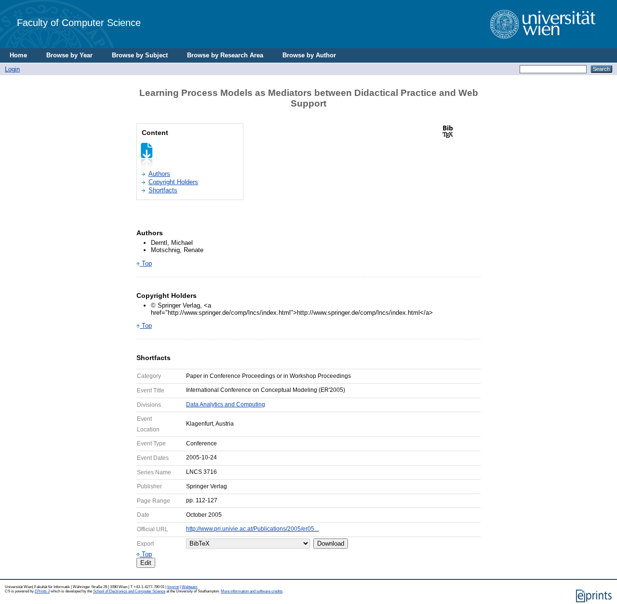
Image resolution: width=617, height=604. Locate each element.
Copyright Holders (173, 182)
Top (146, 263)
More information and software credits (251, 591)
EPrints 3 (42, 591)
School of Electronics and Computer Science (129, 591)
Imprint (173, 587)
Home (18, 55)
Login (12, 69)
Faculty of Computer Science (79, 22)
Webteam (190, 587)
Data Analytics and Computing (225, 404)
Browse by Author (309, 55)
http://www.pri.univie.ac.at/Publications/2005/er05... (252, 528)
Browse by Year (69, 55)
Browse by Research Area (225, 55)
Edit (145, 562)
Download (330, 543)
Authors (159, 173)
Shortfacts (162, 190)
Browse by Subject (140, 55)
